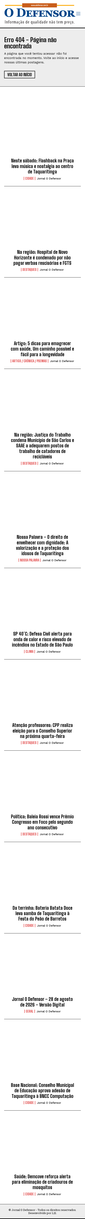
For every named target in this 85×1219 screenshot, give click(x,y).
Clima (29, 651)
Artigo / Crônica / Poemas (29, 361)
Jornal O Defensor (49, 178)
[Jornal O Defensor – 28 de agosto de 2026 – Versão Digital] (42, 968)
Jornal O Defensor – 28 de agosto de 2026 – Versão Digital (42, 1001)
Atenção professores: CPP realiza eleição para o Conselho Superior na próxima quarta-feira (42, 730)
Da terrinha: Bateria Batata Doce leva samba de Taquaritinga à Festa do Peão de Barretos (42, 913)
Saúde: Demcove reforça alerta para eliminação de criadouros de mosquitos (42, 1182)
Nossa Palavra (29, 560)
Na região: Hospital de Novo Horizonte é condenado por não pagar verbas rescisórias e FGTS (42, 257)
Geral (29, 1011)
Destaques (29, 269)
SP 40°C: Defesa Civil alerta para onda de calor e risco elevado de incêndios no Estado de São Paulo (42, 639)
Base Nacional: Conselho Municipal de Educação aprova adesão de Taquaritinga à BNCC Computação (42, 1090)
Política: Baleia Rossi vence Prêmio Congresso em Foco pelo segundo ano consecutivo (42, 822)
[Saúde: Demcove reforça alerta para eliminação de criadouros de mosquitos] (42, 1146)
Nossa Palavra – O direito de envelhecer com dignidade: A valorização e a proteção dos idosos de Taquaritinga (42, 545)
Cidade (29, 178)
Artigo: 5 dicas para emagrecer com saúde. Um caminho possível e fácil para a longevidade (42, 349)
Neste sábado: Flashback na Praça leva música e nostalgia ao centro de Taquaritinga (42, 166)
